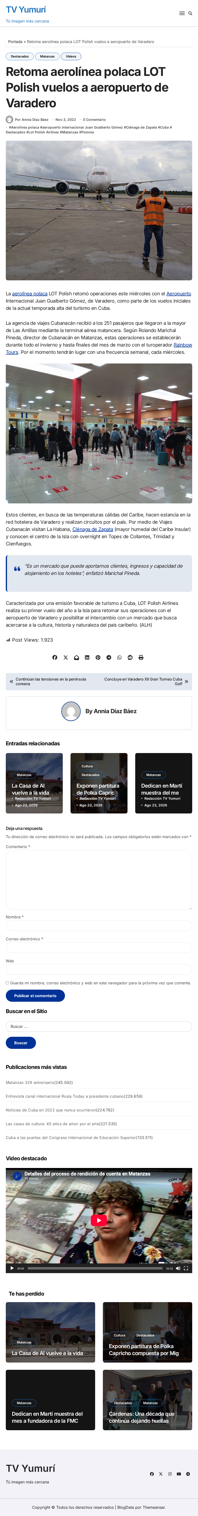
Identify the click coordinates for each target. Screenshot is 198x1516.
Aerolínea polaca (25, 127)
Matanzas (47, 56)
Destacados (20, 56)
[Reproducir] (12, 1268)
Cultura (87, 766)
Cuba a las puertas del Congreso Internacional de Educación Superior (71, 1137)
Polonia (87, 132)
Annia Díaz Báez (115, 711)
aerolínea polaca (29, 294)
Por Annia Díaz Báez (32, 119)
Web (10, 960)
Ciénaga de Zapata (141, 127)
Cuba (164, 127)
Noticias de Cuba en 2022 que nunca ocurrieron (51, 1110)
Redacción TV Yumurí (33, 798)
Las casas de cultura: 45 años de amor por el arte (52, 1123)
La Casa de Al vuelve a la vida (47, 1353)
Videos (71, 56)
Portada (15, 41)
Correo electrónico (24, 938)
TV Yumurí (26, 9)
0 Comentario (94, 119)
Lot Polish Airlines (43, 132)
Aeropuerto (178, 294)
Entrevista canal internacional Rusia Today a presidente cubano (65, 1096)
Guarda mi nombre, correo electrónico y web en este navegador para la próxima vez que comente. (100, 982)
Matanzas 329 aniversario (30, 1082)
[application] (99, 1220)
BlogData (125, 1507)
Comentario (18, 846)
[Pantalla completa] (186, 1268)
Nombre (15, 916)
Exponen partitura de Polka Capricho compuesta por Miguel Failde (147, 1353)
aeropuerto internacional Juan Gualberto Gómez (82, 127)
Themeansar (154, 1507)
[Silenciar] (178, 1268)
